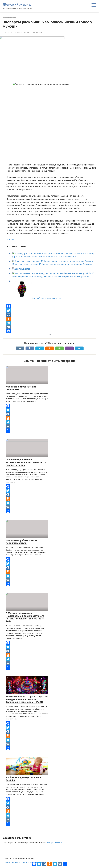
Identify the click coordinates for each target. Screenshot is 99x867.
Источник (11, 239)
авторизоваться (54, 842)
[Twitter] (51, 310)
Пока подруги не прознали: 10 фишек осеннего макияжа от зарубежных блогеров (52, 264)
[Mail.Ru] (51, 314)
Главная (6, 17)
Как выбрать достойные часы (46, 298)
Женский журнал (17, 4)
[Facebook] (51, 306)
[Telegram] (51, 323)
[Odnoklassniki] (51, 319)
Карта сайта (10, 862)
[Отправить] (51, 331)
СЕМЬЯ (13, 17)
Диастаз (26, 269)
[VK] (51, 327)
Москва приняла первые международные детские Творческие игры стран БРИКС (52, 276)
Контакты (20, 862)
